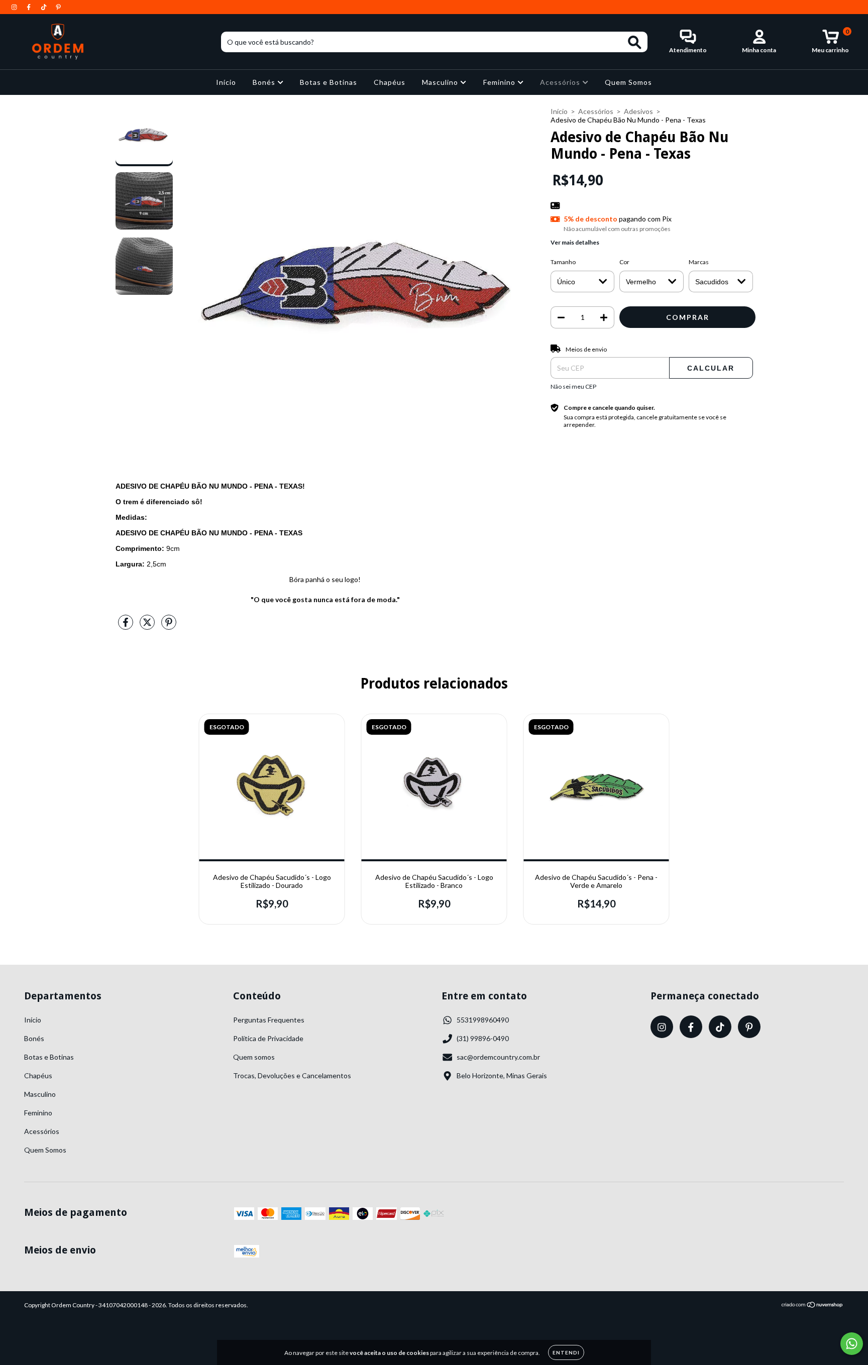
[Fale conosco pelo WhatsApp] (851, 1343)
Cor (624, 262)
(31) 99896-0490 (483, 1038)
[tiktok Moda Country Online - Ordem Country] (44, 7)
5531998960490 (483, 1019)
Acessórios (561, 82)
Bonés (265, 82)
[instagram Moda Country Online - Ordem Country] (15, 7)
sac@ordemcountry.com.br (498, 1057)
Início (226, 82)
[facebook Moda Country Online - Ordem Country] (29, 7)
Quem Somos (628, 82)
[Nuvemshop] (812, 1306)
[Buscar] (634, 42)
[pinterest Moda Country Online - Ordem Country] (58, 7)
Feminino (500, 82)
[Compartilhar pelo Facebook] (126, 626)
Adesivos (638, 111)
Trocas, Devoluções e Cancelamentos (292, 1075)
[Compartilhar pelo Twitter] (148, 626)
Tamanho (563, 262)
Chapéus (389, 82)
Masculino (441, 82)
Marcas (699, 262)
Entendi (566, 1352)
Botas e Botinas (328, 82)
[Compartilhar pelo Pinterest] (168, 626)
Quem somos (254, 1057)
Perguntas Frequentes (268, 1019)
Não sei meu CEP (573, 386)
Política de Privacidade (268, 1038)
